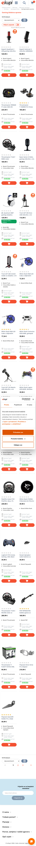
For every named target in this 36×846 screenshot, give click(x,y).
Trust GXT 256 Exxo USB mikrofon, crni (25, 214)
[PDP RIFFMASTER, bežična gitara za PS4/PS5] (27, 598)
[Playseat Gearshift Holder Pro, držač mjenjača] (9, 704)
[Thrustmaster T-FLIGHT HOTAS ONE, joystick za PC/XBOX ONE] (9, 652)
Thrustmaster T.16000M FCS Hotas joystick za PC (26, 106)
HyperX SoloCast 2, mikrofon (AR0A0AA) (25, 50)
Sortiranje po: (6, 17)
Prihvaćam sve (18, 432)
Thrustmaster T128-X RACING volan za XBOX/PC (8, 612)
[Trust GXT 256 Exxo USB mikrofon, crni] (27, 201)
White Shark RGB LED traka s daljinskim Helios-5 (8, 332)
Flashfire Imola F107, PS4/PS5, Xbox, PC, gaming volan (8, 500)
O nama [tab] (29, 404)
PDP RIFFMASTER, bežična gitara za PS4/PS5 (25, 612)
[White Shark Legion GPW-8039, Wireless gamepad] (27, 375)
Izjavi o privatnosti (10, 421)
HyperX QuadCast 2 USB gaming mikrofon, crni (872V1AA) (8, 50)
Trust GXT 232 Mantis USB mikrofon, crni (8, 388)
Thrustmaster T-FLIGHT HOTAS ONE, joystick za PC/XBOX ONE (8, 666)
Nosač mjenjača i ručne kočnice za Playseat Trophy (25, 556)
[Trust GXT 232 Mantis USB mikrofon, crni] (9, 375)
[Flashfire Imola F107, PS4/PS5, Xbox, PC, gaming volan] (9, 487)
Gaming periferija (15, 9)
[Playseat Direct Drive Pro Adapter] (27, 652)
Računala (14, 7)
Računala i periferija (24, 7)
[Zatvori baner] (33, 399)
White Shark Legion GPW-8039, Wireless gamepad (25, 388)
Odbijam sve (18, 445)
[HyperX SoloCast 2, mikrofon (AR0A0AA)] (27, 37)
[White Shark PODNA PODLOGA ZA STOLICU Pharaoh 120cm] (27, 487)
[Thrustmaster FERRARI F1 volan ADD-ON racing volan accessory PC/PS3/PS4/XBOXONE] (9, 93)
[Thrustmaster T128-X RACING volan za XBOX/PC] (9, 598)
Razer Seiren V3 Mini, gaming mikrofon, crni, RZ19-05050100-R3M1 (26, 158)
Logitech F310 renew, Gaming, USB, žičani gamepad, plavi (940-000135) (8, 556)
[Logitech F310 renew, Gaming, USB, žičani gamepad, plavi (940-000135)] (9, 543)
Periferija (6, 9)
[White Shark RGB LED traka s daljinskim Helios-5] (9, 319)
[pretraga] (24, 3)
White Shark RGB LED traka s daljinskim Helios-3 (26, 275)
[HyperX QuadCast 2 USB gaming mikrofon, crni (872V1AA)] (9, 37)
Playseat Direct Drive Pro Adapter (26, 666)
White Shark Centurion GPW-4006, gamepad (26, 332)
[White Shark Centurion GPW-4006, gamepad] (27, 319)
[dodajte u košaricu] (9, 75)
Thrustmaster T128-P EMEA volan (8, 158)
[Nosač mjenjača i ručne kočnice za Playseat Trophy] (27, 543)
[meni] (16, 3)
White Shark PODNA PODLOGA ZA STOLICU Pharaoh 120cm (26, 500)
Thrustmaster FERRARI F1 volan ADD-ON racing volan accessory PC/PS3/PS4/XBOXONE (8, 106)
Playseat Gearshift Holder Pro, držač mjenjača (7, 718)
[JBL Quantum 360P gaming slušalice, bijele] (9, 201)
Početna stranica (6, 7)
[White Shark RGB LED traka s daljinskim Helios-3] (27, 261)
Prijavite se (18, 798)
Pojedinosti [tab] (18, 404)
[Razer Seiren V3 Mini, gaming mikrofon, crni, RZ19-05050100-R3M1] (27, 145)
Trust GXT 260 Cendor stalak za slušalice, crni (9, 275)
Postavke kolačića (17, 438)
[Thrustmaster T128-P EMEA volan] (9, 145)
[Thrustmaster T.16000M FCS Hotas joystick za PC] (27, 93)
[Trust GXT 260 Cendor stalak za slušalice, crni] (9, 261)
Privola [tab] (6, 404)
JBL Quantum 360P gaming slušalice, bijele (7, 214)
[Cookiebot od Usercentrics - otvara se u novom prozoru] (22, 399)
